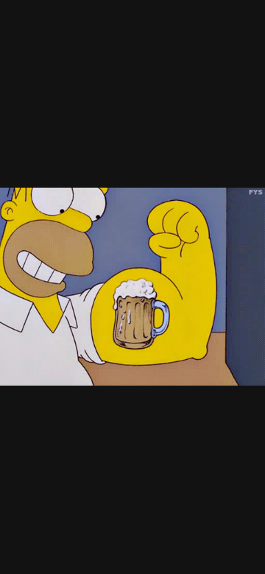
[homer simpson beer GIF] (132, 287)
